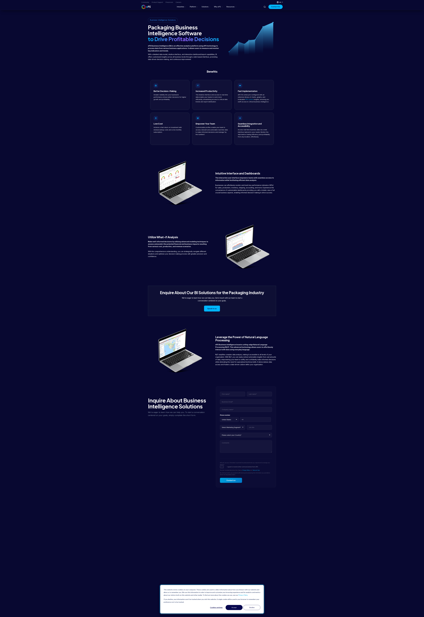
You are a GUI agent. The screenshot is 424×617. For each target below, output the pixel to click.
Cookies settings (216, 607)
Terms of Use (256, 470)
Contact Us (275, 7)
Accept (234, 607)
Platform (193, 7)
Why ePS (217, 7)
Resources (230, 7)
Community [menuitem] (145, 2)
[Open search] (265, 7)
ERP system (249, 99)
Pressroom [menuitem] (169, 2)
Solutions (205, 7)
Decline (252, 607)
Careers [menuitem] (178, 2)
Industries (180, 7)
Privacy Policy (243, 595)
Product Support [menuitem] (157, 2)
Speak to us (212, 308)
